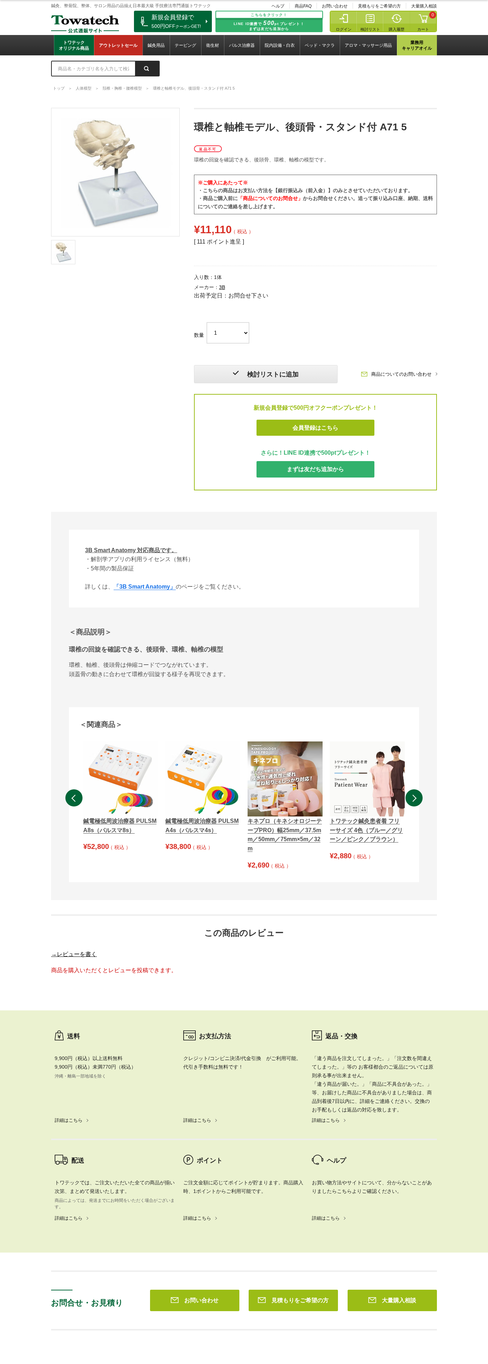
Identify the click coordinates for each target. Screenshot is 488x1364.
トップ (59, 88)
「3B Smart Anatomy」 (145, 587)
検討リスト (370, 29)
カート (423, 29)
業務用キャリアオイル (417, 45)
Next (414, 797)
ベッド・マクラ (320, 45)
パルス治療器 (242, 45)
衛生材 (212, 45)
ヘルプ (278, 6)
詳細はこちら (69, 1120)
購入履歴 (396, 29)
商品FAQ (303, 6)
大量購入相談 (424, 6)
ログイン (344, 29)
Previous (74, 797)
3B (222, 287)
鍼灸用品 (156, 45)
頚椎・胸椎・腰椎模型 (122, 88)
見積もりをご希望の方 (379, 6)
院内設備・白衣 (280, 45)
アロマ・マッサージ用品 (368, 45)
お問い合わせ (335, 6)
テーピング (185, 45)
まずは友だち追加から (315, 469)
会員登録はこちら (315, 428)
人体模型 (83, 88)
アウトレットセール (118, 45)
